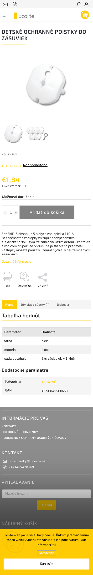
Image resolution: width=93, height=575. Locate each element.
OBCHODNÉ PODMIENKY (20, 432)
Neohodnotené (35, 165)
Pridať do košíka (47, 212)
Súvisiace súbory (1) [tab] (35, 304)
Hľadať (47, 505)
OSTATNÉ (49, 382)
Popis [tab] (9, 304)
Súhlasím (46, 563)
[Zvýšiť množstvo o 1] (16, 213)
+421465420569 (21, 467)
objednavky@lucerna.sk (27, 461)
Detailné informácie (16, 261)
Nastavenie (46, 553)
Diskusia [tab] (63, 304)
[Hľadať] (78, 4)
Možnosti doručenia (18, 197)
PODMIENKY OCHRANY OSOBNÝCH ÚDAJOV (34, 437)
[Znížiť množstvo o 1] (5, 213)
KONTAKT (9, 426)
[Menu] (5, 14)
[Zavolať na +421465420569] (15, 4)
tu (54, 545)
